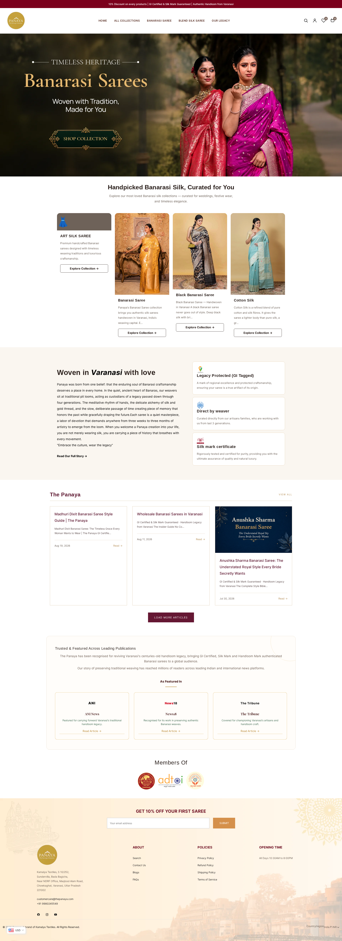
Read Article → (92, 731)
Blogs (136, 872)
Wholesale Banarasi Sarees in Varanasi (170, 514)
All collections (127, 20)
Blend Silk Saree (192, 20)
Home (103, 20)
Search (137, 858)
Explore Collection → (84, 268)
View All (285, 494)
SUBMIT (224, 823)
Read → (117, 545)
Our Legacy (221, 20)
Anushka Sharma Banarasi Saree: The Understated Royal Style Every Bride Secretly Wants (251, 567)
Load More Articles (171, 617)
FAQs (136, 879)
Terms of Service (207, 879)
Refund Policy (206, 865)
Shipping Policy (207, 872)
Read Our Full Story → (72, 456)
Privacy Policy (206, 858)
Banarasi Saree (159, 20)
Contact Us (139, 865)
